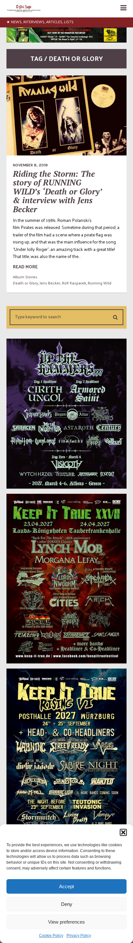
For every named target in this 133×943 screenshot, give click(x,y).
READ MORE (25, 267)
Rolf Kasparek (74, 282)
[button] (123, 832)
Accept (66, 886)
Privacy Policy (78, 935)
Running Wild (99, 282)
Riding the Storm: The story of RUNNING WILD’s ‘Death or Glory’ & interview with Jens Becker (57, 191)
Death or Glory (25, 282)
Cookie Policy (51, 935)
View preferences (66, 922)
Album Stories (25, 276)
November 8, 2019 (30, 165)
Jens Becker (50, 282)
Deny (66, 904)
